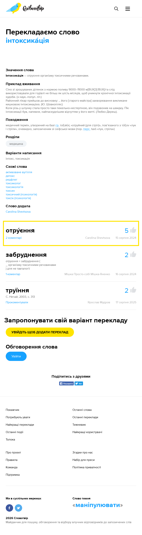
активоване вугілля (19, 172)
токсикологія (14, 187)
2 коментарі (14, 237)
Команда (11, 467)
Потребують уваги (18, 417)
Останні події (14, 432)
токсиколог (13, 183)
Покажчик (12, 409)
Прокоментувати (17, 302)
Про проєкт (13, 452)
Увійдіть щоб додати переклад (39, 332)
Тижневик (79, 424)
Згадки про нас (82, 452)
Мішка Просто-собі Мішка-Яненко (87, 274)
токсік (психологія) (18, 198)
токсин (10, 190)
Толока (10, 439)
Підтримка (13, 474)
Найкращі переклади (20, 424)
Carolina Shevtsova (18, 211)
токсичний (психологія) (21, 194)
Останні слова (82, 409)
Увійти (16, 356)
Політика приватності (86, 467)
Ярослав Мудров (99, 302)
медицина (16, 143)
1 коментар (13, 274)
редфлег (11, 179)
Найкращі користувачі (87, 432)
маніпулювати (97, 505)
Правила (11, 459)
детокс (10, 175)
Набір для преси (83, 459)
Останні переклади (85, 417)
